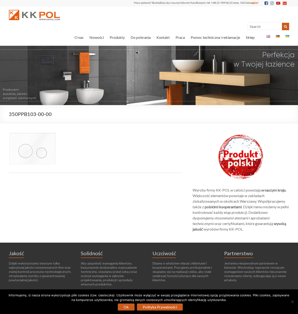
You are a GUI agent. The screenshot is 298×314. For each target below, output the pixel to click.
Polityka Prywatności (160, 307)
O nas (79, 37)
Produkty (117, 37)
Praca (180, 37)
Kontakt (163, 37)
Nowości (96, 37)
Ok (126, 307)
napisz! (254, 2)
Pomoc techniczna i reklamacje (215, 37)
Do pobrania (141, 37)
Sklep (250, 37)
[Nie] (292, 301)
